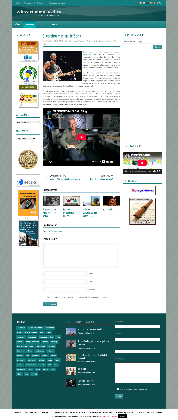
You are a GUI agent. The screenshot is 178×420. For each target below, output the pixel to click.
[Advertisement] (114, 13)
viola (30, 369)
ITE (28, 355)
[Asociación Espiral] (28, 186)
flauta (30, 351)
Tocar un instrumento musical (68, 212)
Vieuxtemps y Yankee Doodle (90, 329)
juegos (44, 355)
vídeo (114, 41)
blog (41, 332)
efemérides (41, 346)
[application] (142, 163)
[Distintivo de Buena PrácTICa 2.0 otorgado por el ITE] (28, 106)
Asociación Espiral (35, 327)
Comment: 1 (91, 41)
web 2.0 (34, 374)
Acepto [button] (122, 416)
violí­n (38, 369)
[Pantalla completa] (158, 171)
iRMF (96, 78)
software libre (31, 365)
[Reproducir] (126, 171)
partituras (31, 360)
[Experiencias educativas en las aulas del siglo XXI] (28, 246)
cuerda (20, 341)
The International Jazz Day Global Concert (92, 356)
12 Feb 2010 (58, 41)
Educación (29, 24)
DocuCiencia (87, 54)
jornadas (35, 355)
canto (49, 332)
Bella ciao (82, 368)
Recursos (54, 24)
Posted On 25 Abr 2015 (86, 372)
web (44, 44)
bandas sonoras (31, 332)
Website (92, 289)
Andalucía (21, 327)
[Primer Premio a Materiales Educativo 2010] (28, 61)
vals (55, 365)
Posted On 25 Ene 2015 (86, 384)
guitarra (50, 351)
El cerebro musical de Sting (62, 36)
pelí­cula (107, 41)
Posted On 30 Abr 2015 (86, 362)
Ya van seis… (108, 209)
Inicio (18, 3)
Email (91, 281)
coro (58, 337)
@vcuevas (106, 52)
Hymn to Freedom (85, 380)
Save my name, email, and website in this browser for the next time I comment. (77, 297)
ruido (57, 360)
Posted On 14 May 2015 (86, 348)
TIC (49, 365)
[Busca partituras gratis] (142, 194)
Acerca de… (28, 3)
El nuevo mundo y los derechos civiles (49, 212)
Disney (45, 341)
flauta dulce (39, 351)
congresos (32, 337)
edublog (54, 341)
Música (17, 24)
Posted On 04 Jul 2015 (86, 333)
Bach (19, 332)
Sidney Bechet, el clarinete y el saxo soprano (93, 343)
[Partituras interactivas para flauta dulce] (142, 224)
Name (91, 273)
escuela (52, 346)
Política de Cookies (108, 416)
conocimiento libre (46, 337)
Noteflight (20, 360)
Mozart (53, 355)
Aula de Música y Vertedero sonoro (65, 179)
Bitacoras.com (56, 231)
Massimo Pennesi (76, 41)
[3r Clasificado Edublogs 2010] (28, 89)
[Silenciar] (154, 171)
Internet (20, 355)
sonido (42, 365)
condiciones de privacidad (138, 389)
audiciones (50, 327)
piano (50, 360)
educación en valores (25, 346)
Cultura (42, 24)
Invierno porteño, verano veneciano (90, 212)
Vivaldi (45, 369)
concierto (20, 337)
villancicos (21, 369)
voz (53, 369)
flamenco (20, 351)
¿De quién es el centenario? (100, 179)
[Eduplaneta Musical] (28, 168)
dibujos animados (32, 341)
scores (20, 365)
